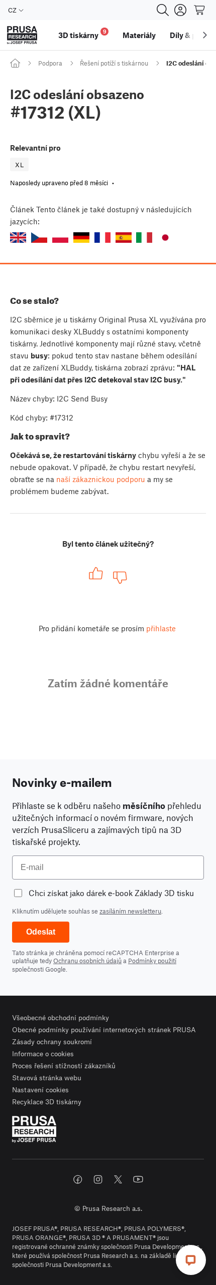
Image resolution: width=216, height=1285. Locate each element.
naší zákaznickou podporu (100, 479)
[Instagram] (98, 1179)
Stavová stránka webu (46, 1077)
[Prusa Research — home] (22, 35)
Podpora (50, 63)
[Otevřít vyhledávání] (163, 10)
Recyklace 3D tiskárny (46, 1101)
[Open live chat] (191, 1260)
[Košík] (200, 10)
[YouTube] (138, 1179)
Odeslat (40, 932)
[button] (18, 237)
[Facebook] (78, 1179)
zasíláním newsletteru (130, 911)
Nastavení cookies (40, 1089)
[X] (118, 1179)
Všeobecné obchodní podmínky (60, 1017)
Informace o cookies (43, 1053)
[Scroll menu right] (205, 35)
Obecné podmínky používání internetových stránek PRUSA (104, 1029)
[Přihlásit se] (180, 10)
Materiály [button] (139, 35)
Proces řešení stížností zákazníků (64, 1065)
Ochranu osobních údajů (87, 961)
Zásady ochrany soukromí (52, 1041)
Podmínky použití (152, 961)
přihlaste (161, 628)
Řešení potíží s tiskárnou (114, 63)
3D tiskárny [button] (82, 34)
